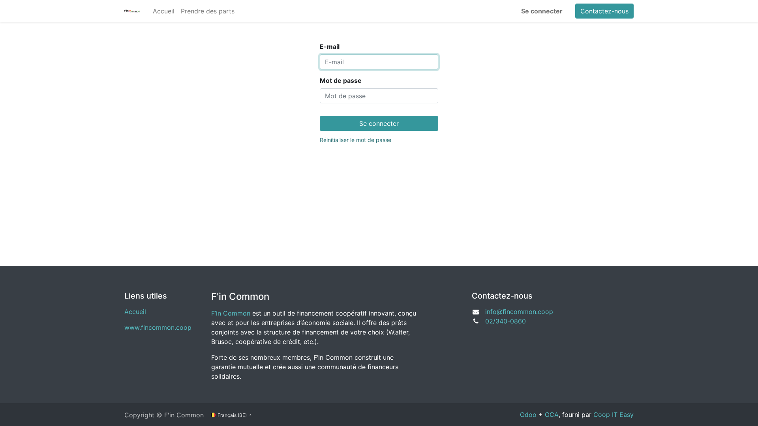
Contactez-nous (604, 11)
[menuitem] (164, 11)
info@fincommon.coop (519, 312)
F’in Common (230, 313)
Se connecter (542, 11)
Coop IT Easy (613, 415)
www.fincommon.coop (157, 327)
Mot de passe (341, 80)
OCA (552, 415)
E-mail (330, 46)
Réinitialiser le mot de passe (355, 139)
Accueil (135, 312)
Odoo (528, 415)
